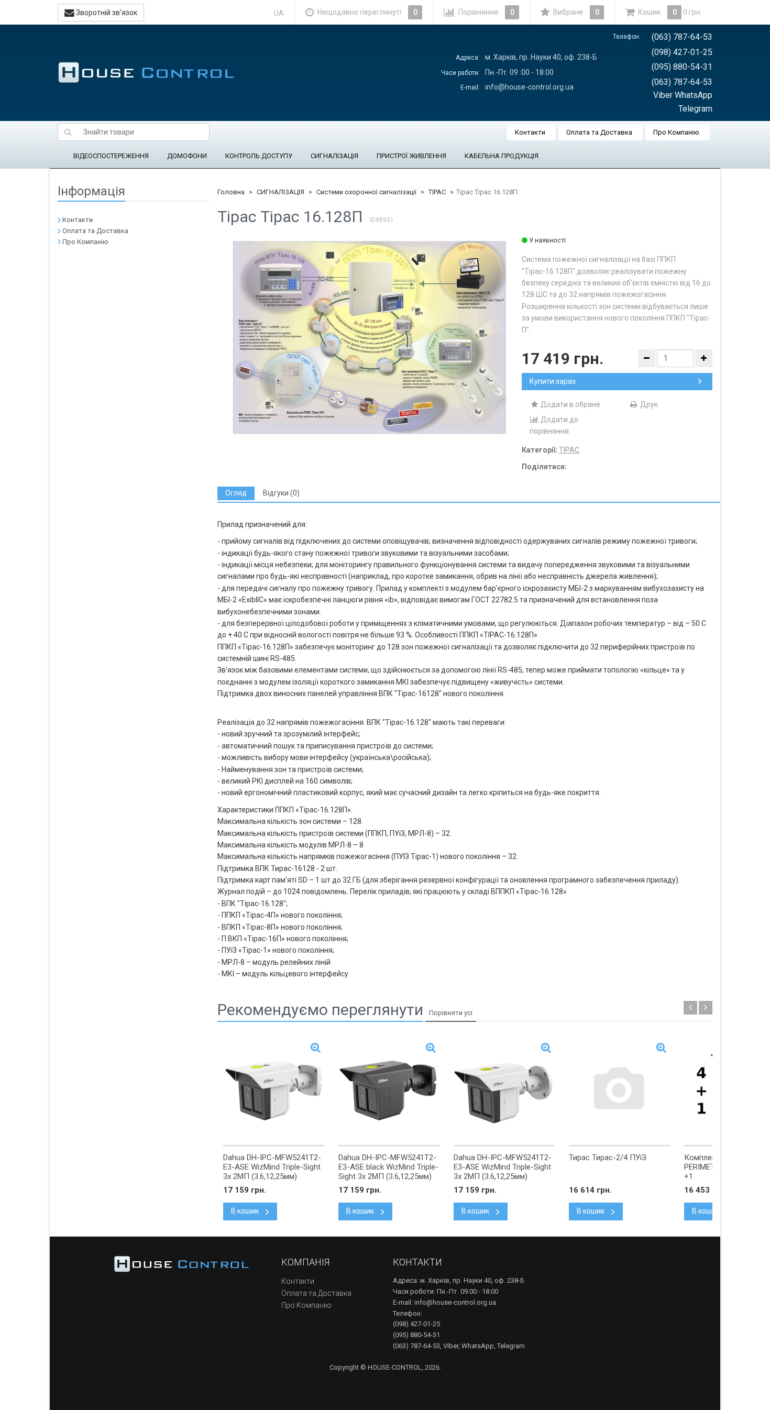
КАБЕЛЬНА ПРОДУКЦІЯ (501, 156)
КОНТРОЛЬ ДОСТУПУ (258, 156)
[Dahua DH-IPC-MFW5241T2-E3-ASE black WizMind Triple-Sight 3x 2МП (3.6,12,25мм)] (388, 1090)
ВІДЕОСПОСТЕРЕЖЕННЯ (111, 156)
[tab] (236, 493)
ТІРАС (437, 192)
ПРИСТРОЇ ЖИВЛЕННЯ (411, 156)
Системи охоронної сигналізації (366, 192)
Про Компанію (676, 132)
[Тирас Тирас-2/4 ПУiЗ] (619, 1090)
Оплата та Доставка (599, 132)
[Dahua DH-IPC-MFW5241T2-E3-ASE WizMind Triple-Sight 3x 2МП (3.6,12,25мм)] (273, 1090)
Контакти (530, 132)
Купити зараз (553, 381)
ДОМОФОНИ (187, 156)
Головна (231, 192)
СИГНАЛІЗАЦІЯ (334, 156)
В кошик (245, 1211)
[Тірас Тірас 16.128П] (369, 337)
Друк (648, 404)
